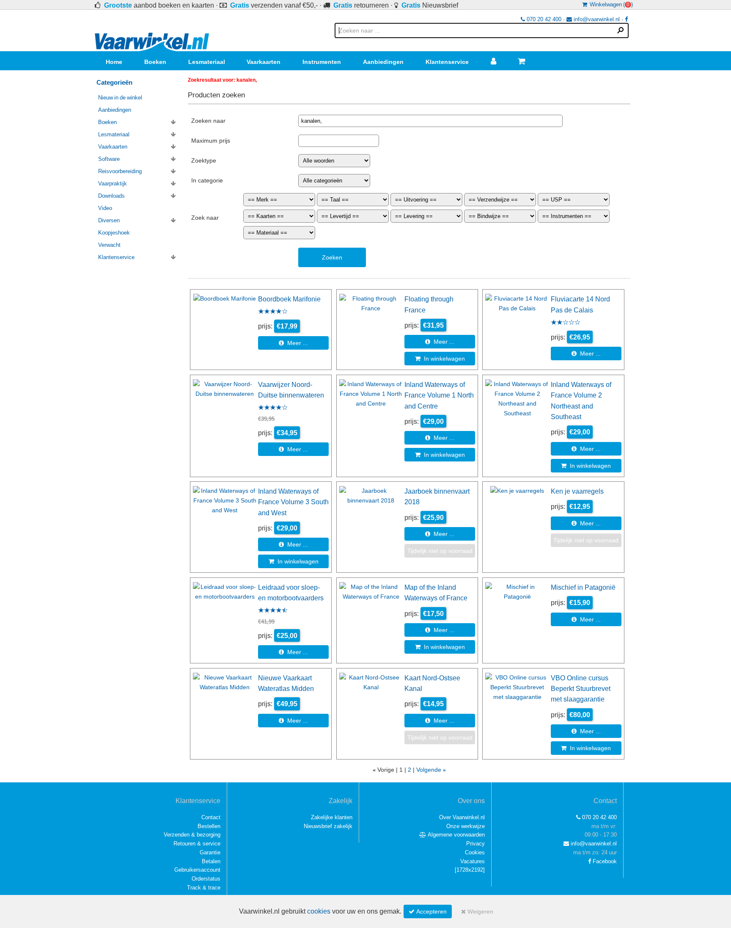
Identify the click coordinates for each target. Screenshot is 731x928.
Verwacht (109, 245)
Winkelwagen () (610, 4)
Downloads (111, 196)
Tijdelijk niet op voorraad (440, 551)
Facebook (604, 861)
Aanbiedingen (383, 62)
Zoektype (203, 160)
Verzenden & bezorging (192, 834)
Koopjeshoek (114, 232)
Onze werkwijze (465, 826)
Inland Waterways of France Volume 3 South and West (293, 502)
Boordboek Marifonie (289, 299)
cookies (318, 911)
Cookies (475, 852)
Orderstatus (206, 879)
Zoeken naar (208, 120)
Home (114, 62)
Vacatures (472, 861)
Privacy (475, 843)
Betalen (211, 861)
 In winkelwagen (440, 359)
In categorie (207, 180)
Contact (210, 817)
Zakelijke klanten (331, 817)
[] (470, 870)
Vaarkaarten (263, 62)
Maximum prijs (210, 140)
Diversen (109, 220)
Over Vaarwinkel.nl (462, 817)
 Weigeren (477, 911)
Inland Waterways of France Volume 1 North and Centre (439, 395)
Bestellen (209, 826)
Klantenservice (447, 62)
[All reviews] (273, 312)
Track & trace (203, 887)
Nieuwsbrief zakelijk (328, 826)
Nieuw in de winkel (120, 97)
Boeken (155, 62)
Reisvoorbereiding (120, 171)
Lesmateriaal (206, 62)
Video (105, 208)
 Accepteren (428, 911)
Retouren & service (196, 843)
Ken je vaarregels (577, 491)
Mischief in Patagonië (583, 587)
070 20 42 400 (543, 19)
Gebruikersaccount (197, 870)
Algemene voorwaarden (455, 834)
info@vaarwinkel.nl (596, 19)
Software (109, 159)
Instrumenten (321, 62)
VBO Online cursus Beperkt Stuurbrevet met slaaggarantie (580, 688)
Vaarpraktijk (112, 183)
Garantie (210, 852)
